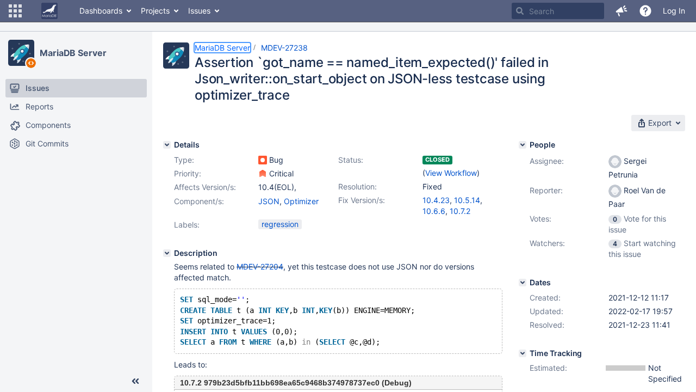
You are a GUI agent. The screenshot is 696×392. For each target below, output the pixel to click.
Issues (199, 10)
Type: (184, 159)
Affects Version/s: (205, 187)
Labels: (187, 224)
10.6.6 (433, 211)
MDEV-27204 (260, 266)
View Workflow (451, 172)
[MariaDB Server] (21, 53)
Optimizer (301, 201)
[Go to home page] (49, 11)
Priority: (187, 173)
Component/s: (199, 201)
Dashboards (100, 10)
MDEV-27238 (284, 47)
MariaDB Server (73, 52)
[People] (522, 145)
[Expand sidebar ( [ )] (135, 381)
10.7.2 (460, 211)
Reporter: (546, 190)
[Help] (645, 11)
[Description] (167, 253)
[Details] (167, 145)
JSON (268, 201)
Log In (674, 10)
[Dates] (522, 282)
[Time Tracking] (522, 353)
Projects (155, 10)
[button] (15, 11)
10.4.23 (436, 200)
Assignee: (547, 161)
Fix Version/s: (361, 200)
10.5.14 (467, 200)
